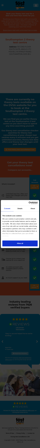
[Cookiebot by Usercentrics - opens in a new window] (29, 203)
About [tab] (33, 208)
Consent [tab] (7, 208)
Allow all (20, 243)
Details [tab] (20, 208)
